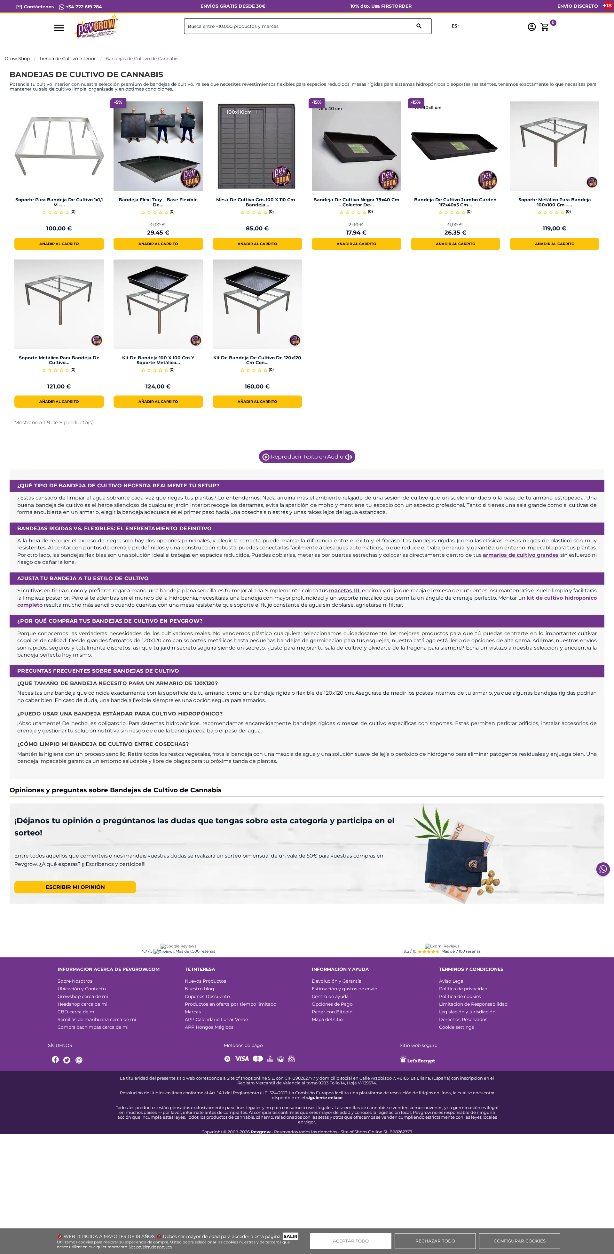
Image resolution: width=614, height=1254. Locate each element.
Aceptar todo (351, 1240)
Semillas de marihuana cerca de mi (97, 1019)
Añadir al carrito (59, 244)
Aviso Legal (452, 981)
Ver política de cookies (150, 1246)
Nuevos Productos (205, 981)
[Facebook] (55, 1060)
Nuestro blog (199, 989)
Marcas (193, 1012)
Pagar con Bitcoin (332, 1012)
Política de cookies (460, 996)
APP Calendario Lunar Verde (216, 1019)
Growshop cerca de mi (83, 996)
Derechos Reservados (463, 1019)
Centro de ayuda (330, 996)
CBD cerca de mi (77, 1012)
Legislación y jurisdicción (467, 1012)
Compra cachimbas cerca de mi (93, 1027)
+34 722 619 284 (83, 7)
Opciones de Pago (332, 1004)
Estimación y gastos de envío (344, 989)
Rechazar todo (435, 1240)
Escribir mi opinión (75, 887)
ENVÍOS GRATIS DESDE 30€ (233, 6)
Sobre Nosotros (75, 981)
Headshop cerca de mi (82, 1004)
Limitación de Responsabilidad (473, 1004)
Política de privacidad (463, 989)
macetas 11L (345, 590)
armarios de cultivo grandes (521, 555)
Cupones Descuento (207, 996)
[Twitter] (67, 1060)
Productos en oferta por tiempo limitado (230, 1004)
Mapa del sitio (327, 1019)
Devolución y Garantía (336, 981)
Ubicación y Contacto (82, 989)
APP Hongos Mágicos (209, 1027)
